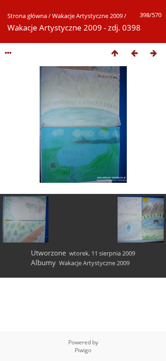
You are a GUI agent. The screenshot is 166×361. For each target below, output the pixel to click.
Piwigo (83, 350)
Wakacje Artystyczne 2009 (87, 16)
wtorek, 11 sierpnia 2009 (102, 253)
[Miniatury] (115, 53)
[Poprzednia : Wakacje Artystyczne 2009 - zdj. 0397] (134, 53)
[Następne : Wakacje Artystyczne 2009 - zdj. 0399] (153, 53)
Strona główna (27, 16)
